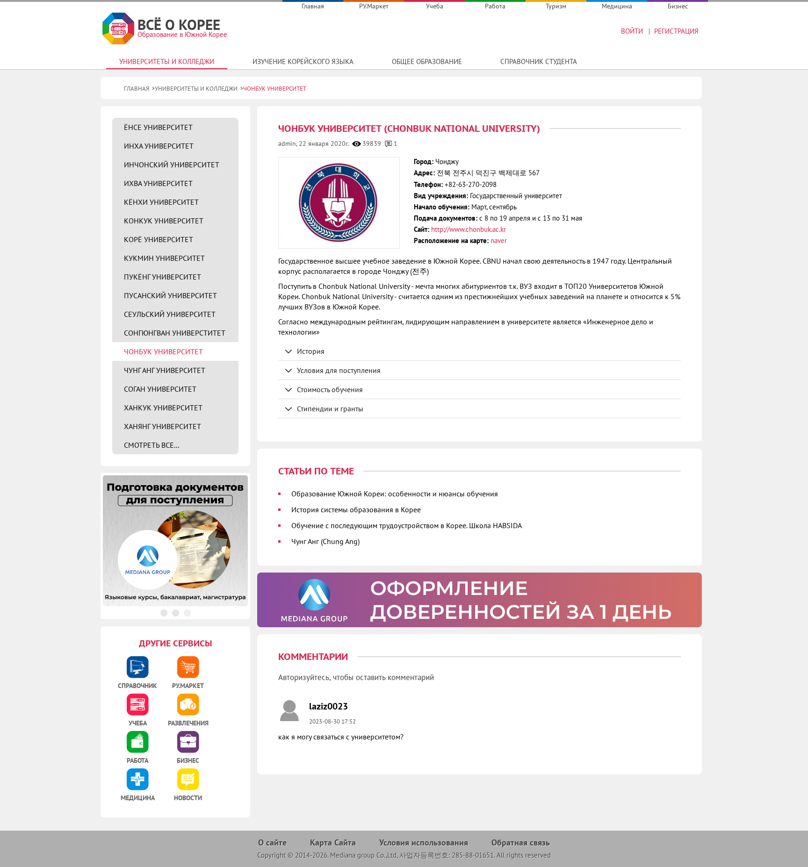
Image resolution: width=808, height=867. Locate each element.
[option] (479, 600)
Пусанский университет (170, 295)
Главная (313, 6)
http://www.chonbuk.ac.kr (468, 229)
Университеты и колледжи (166, 61)
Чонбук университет (163, 351)
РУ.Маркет (374, 6)
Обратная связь (520, 842)
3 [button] (187, 612)
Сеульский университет (170, 314)
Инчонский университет (171, 164)
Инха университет (159, 145)
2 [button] (175, 612)
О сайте (272, 842)
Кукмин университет (164, 258)
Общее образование (427, 61)
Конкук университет (163, 220)
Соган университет (160, 389)
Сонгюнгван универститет (174, 332)
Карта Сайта (333, 842)
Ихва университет (158, 183)
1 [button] (163, 612)
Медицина (617, 6)
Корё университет (158, 239)
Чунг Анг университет (164, 370)
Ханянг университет (162, 426)
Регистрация (676, 31)
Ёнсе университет (158, 127)
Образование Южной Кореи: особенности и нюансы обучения (394, 493)
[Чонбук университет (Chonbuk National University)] (338, 203)
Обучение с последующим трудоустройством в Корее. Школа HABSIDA (406, 525)
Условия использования (423, 842)
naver (499, 240)
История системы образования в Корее (356, 509)
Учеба (434, 6)
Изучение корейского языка (303, 61)
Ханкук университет (163, 407)
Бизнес (678, 6)
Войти (632, 31)
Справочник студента (538, 61)
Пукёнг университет (162, 276)
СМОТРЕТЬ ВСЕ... (151, 445)
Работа (495, 6)
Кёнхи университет (161, 202)
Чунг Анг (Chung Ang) (325, 541)
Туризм (556, 6)
